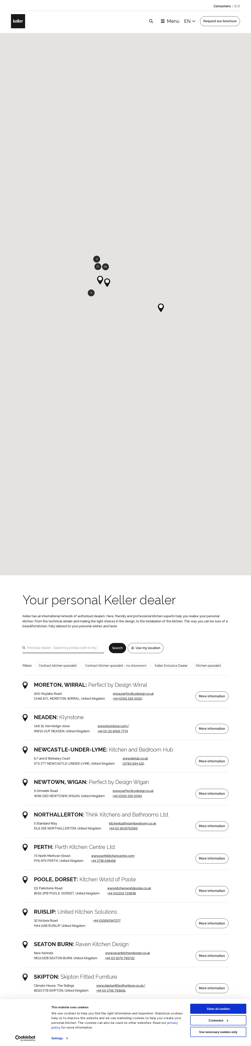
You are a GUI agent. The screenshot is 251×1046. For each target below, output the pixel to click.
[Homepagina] (18, 21)
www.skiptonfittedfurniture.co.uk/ (120, 985)
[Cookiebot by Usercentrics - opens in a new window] (25, 1038)
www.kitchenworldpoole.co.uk (129, 888)
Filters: (27, 665)
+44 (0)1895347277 (107, 921)
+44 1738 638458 (103, 861)
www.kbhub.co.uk (135, 758)
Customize (216, 1020)
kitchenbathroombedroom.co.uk (132, 823)
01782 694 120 (133, 763)
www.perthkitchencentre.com (113, 856)
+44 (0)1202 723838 (121, 893)
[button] (100, 280)
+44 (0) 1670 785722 (120, 958)
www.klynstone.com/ (113, 726)
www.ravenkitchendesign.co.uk (127, 953)
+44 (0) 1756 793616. (111, 990)
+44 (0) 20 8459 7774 (112, 731)
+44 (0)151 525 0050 (127, 698)
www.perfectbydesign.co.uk (133, 694)
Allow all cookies (218, 1008)
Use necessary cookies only (218, 1031)
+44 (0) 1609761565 (123, 828)
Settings (57, 1038)
